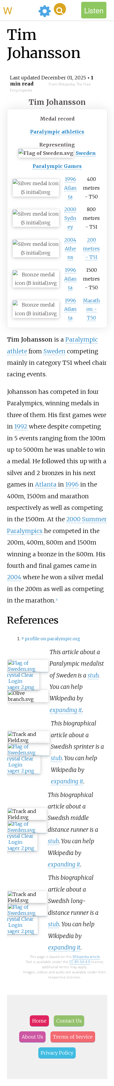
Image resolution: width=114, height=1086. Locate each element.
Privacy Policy (57, 1053)
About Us (32, 1037)
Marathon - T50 (91, 309)
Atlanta (46, 484)
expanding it (66, 710)
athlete (17, 351)
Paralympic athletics (57, 132)
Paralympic (81, 339)
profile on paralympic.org (52, 638)
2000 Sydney (70, 218)
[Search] (60, 9)
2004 (14, 577)
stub (93, 675)
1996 (72, 484)
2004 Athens (70, 248)
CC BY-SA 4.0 (79, 961)
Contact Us (69, 1021)
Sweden (86, 153)
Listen (93, 10)
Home (39, 1021)
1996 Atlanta (70, 188)
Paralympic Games (57, 166)
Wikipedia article (86, 956)
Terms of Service (73, 1037)
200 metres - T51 (91, 248)
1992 (20, 426)
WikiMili (19, 10)
